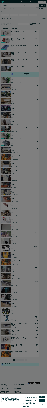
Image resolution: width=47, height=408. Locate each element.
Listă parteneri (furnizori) (25, 406)
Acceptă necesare (41, 400)
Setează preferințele (42, 404)
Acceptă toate (42, 396)
